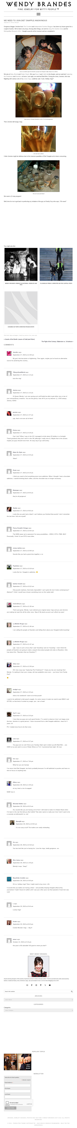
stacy (14, 663)
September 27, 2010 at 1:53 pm (23, 692)
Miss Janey (16, 860)
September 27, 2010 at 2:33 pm (23, 715)
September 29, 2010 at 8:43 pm (23, 924)
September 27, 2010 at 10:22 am (23, 586)
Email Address (9, 1083)
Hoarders (18, 76)
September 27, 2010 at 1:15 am (23, 392)
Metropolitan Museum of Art (12, 31)
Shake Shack (25, 74)
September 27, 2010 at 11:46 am (23, 626)
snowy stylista (17, 548)
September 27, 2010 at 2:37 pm (23, 741)
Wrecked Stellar (18, 803)
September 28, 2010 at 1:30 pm (23, 862)
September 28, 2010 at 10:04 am (26, 824)
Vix (14, 842)
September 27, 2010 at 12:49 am (23, 355)
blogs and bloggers (14, 335)
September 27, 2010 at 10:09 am (23, 550)
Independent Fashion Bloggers (43, 26)
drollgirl (15, 689)
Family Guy (21, 335)
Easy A (37, 74)
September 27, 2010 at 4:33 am (23, 455)
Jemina (15, 390)
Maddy (15, 508)
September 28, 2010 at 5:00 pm (23, 880)
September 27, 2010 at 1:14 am (23, 375)
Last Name (7, 1094)
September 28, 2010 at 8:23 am (23, 806)
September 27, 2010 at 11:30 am (23, 606)
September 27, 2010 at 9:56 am (23, 510)
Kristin (15, 921)
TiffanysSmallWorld (19, 372)
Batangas (16, 490)
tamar (15, 939)
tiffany (15, 782)
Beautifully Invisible (19, 878)
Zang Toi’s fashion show (55, 29)
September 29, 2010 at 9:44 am (23, 906)
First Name (7, 1088)
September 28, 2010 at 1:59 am (23, 785)
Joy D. (15, 713)
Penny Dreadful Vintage (20, 528)
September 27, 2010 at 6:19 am (23, 472)
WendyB (18, 821)
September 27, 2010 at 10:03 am (23, 530)
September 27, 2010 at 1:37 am (23, 415)
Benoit (16, 74)
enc (14, 758)
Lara (14, 738)
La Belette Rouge (18, 623)
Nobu (11, 74)
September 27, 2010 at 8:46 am (23, 492)
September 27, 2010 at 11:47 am (23, 644)
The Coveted (27, 26)
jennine (15, 412)
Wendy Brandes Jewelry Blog (38, 5)
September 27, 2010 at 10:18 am (23, 568)
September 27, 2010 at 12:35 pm (23, 666)
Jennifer (15, 352)
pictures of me (28, 335)
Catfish (45, 74)
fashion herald (17, 583)
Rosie (15, 470)
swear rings (27, 79)
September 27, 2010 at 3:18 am (23, 432)
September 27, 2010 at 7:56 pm (23, 761)
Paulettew (16, 566)
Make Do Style (17, 452)
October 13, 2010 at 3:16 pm (22, 942)
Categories (7, 1007)
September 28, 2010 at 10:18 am (23, 845)
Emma (15, 430)
